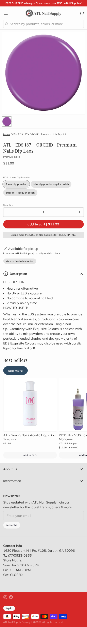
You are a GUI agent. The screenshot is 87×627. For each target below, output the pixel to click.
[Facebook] (11, 597)
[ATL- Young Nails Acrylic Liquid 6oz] (30, 404)
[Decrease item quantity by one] (7, 212)
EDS (16, 177)
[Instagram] (5, 597)
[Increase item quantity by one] (79, 212)
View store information (20, 261)
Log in (9, 608)
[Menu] (7, 13)
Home (6, 134)
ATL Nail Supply (12, 622)
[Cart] (80, 13)
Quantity (8, 204)
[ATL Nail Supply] (43, 13)
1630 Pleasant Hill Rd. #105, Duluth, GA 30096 (39, 550)
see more (15, 370)
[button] (43, 224)
